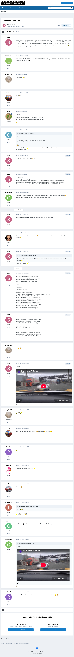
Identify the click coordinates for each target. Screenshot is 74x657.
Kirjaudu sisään (55, 3)
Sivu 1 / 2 (18, 31)
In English (22, 26)
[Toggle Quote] (17, 133)
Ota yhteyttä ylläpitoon (40, 651)
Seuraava (9, 31)
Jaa (59, 25)
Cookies (50, 651)
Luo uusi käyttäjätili (67, 2)
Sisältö (11, 7)
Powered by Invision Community (37, 654)
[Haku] (71, 8)
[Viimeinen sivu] (13, 32)
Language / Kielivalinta (28, 651)
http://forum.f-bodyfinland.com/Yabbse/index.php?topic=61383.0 (39, 217)
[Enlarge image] (69, 45)
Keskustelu (5, 7)
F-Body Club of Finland (21, 7)
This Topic (65, 7)
